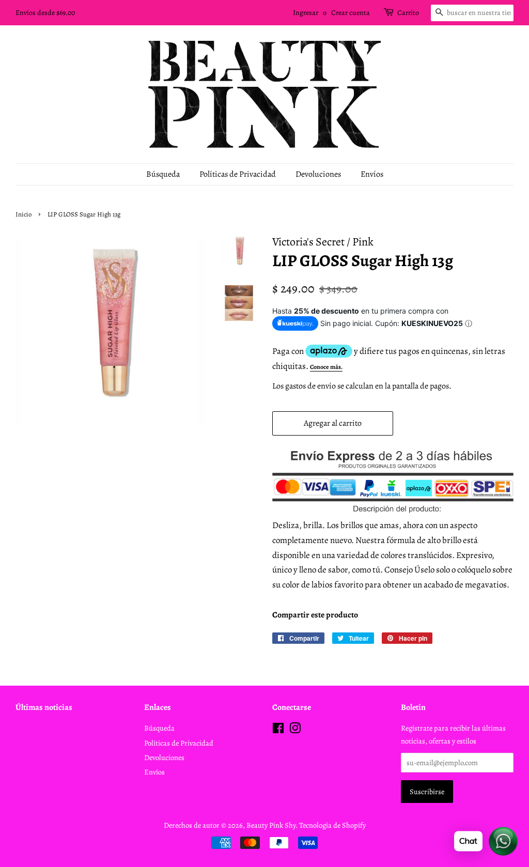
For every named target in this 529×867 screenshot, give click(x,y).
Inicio (23, 214)
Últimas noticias (43, 707)
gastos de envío (310, 386)
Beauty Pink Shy (270, 825)
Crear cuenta (350, 13)
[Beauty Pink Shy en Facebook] (278, 730)
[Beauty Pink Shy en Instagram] (295, 730)
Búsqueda (163, 174)
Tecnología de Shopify (332, 825)
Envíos (372, 174)
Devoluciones (318, 174)
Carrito (408, 13)
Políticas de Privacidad (237, 174)
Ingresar (305, 13)
